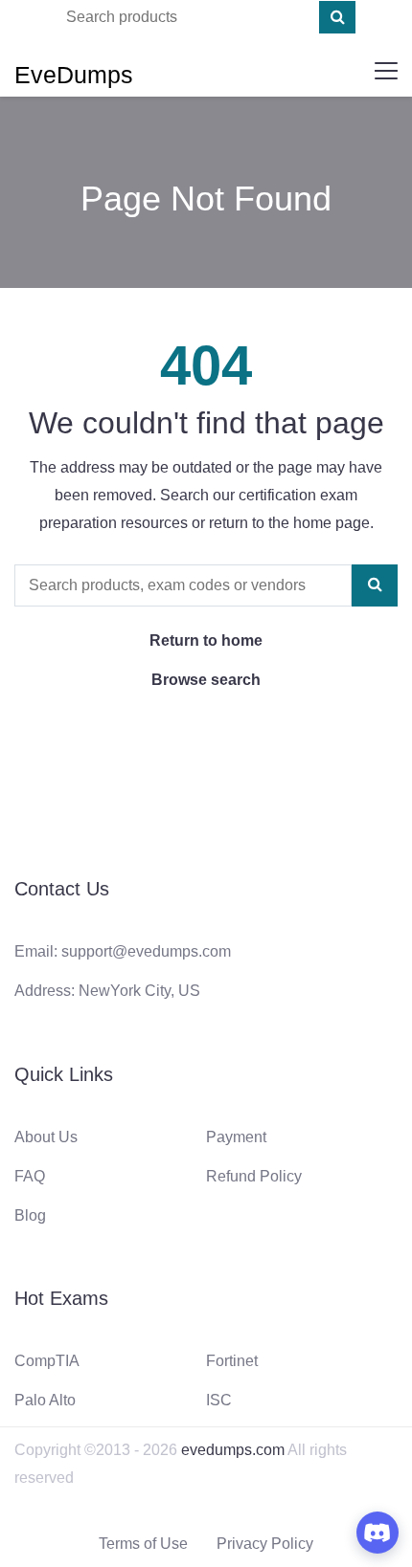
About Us (46, 1137)
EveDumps (73, 74)
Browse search (206, 680)
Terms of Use (143, 1543)
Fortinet (232, 1361)
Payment (236, 1137)
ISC (219, 1400)
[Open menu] (386, 70)
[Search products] (337, 17)
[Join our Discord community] (377, 1533)
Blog (30, 1215)
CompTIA (47, 1361)
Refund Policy (254, 1176)
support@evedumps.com (146, 951)
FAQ (29, 1176)
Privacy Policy (265, 1543)
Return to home (206, 640)
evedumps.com (233, 1450)
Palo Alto (45, 1400)
